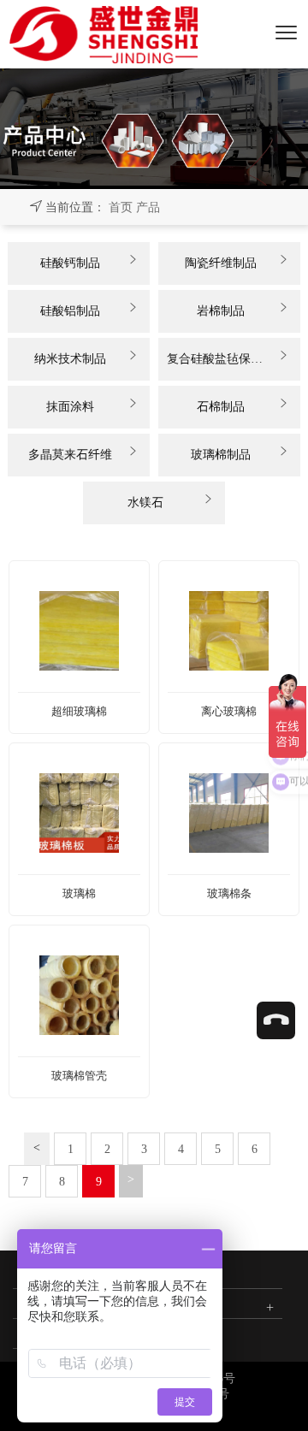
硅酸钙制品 (70, 263)
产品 (148, 207)
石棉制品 (221, 406)
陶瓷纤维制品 (221, 263)
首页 (121, 207)
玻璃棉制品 (221, 454)
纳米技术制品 (70, 358)
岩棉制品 (221, 311)
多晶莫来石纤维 (70, 454)
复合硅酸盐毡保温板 (221, 358)
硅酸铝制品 (70, 311)
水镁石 (145, 502)
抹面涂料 (70, 406)
